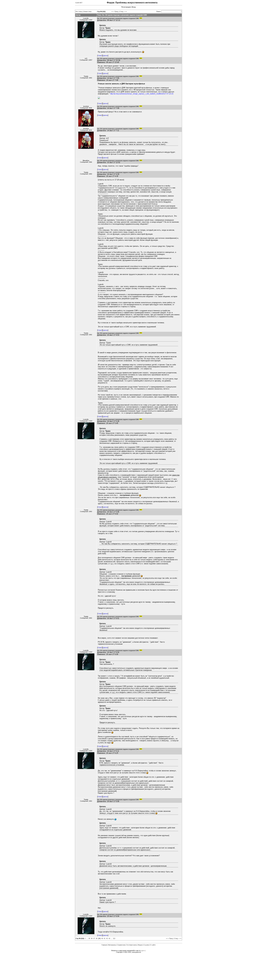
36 (91, 938)
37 (94, 938)
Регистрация (126, 7)
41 (104, 938)
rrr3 (86, 58)
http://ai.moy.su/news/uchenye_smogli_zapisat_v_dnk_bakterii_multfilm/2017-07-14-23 (141, 94)
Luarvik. (86, 18)
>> (126, 11)
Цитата (105, 55)
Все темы (79, 11)
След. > (122, 11)
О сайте (153, 945)
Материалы (112, 945)
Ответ (100, 55)
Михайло (86, 160)
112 (114, 938)
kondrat (86, 106)
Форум (140, 945)
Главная (104, 945)
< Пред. (115, 11)
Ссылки (146, 945)
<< (112, 11)
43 (109, 938)
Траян (86, 76)
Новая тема (87, 11)
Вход (134, 7)
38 (96, 938)
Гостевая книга (131, 945)
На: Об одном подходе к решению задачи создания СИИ (118, 18)
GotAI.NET (78, 2)
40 (102, 938)
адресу (143, 950)
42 (107, 938)
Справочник (121, 945)
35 (89, 938)
